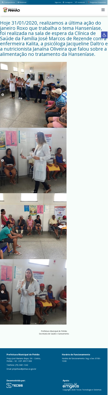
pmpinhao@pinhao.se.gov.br (24, 369)
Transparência (9, 2)
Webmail (23, 2)
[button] (104, 35)
